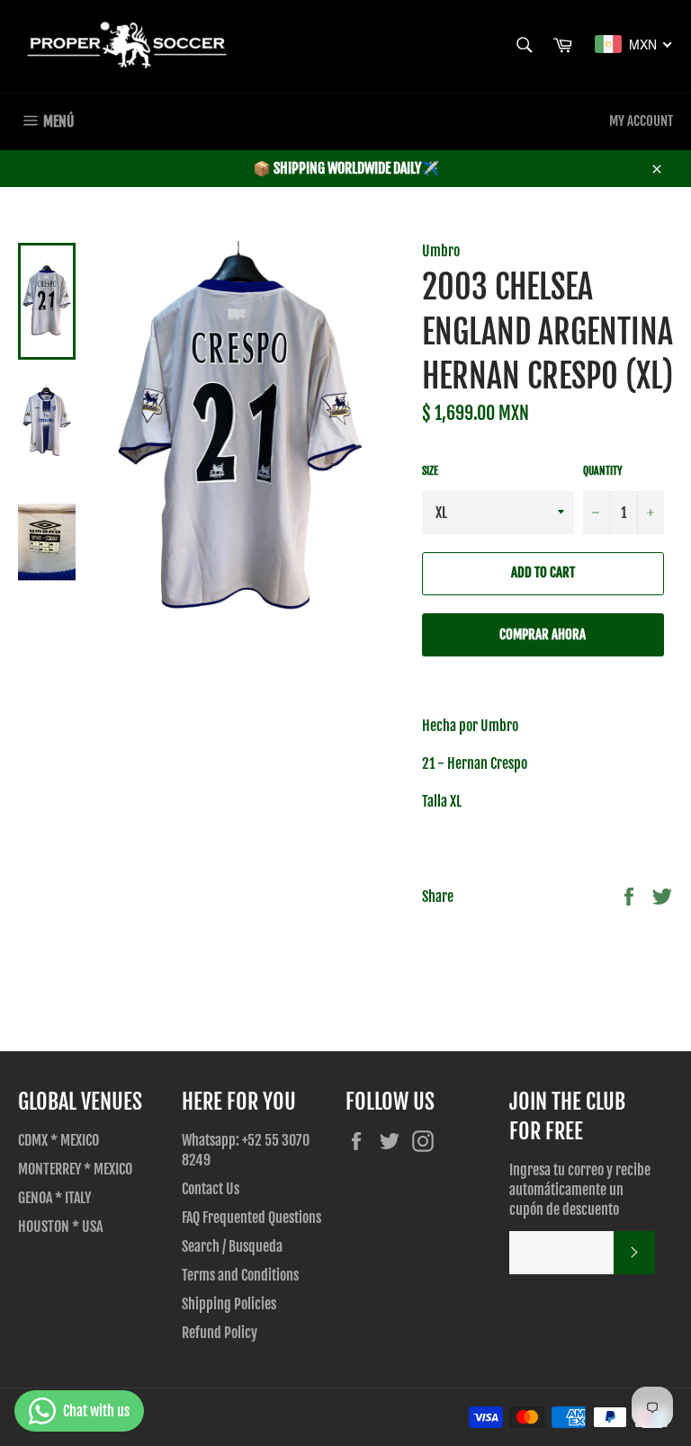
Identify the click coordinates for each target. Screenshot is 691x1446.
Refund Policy (219, 1333)
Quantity (603, 471)
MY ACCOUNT (641, 120)
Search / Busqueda (232, 1246)
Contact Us (210, 1189)
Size (430, 471)
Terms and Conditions (240, 1275)
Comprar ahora (542, 634)
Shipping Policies (229, 1304)
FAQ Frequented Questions (251, 1218)
